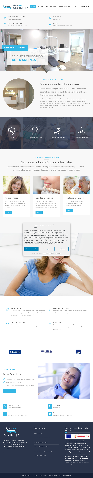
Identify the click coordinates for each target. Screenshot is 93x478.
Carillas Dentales (40, 442)
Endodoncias (12, 198)
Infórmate (9, 391)
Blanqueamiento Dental (42, 438)
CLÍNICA (40, 6)
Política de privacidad (48, 253)
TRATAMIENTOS (51, 6)
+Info (9, 214)
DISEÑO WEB (67, 475)
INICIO (33, 6)
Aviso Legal (58, 253)
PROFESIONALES (64, 6)
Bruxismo (70, 198)
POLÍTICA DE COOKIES (55, 475)
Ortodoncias (38, 433)
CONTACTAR (85, 6)
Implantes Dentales (41, 446)
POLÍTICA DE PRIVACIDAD (39, 475)
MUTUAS (75, 6)
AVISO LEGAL (26, 475)
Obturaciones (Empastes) (43, 451)
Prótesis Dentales (40, 455)
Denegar (46, 249)
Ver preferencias (61, 249)
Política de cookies (37, 253)
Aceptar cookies (31, 249)
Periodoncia (42, 198)
